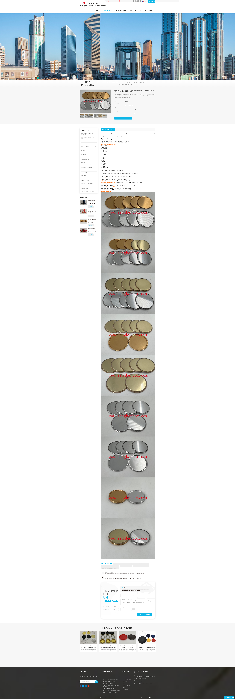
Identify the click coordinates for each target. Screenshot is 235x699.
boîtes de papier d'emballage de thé (111, 677)
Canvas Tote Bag (84, 188)
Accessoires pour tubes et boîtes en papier (111, 82)
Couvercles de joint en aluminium (141, 566)
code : (123, 607)
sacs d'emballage (85, 146)
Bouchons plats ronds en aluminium (122, 563)
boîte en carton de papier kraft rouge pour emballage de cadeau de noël (92, 230)
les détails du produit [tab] (107, 129)
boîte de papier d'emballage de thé (110, 679)
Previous (80, 646)
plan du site (125, 689)
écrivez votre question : (127, 599)
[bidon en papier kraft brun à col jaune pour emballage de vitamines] (83, 221)
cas (141, 10)
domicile (97, 10)
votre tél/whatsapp (126, 594)
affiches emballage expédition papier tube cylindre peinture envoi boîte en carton (92, 202)
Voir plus (91, 206)
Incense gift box (84, 172)
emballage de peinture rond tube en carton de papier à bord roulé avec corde (92, 211)
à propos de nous (120, 10)
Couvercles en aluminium (125, 566)
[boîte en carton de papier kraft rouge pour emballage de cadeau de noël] (83, 230)
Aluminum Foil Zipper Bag (87, 183)
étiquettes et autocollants (87, 164)
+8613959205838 (148, 683)
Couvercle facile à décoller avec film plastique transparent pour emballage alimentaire (148, 657)
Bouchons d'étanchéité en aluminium (110, 568)
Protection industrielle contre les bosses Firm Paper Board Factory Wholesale (128, 657)
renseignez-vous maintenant (122, 118)
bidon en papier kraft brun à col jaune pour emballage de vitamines (92, 221)
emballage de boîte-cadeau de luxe (87, 138)
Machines (83, 162)
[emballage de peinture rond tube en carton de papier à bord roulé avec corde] (83, 211)
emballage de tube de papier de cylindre (87, 134)
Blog (124, 687)
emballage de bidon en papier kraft (111, 675)
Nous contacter (150, 10)
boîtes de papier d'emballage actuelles (111, 690)
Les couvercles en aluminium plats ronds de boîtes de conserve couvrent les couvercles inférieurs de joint (135, 590)
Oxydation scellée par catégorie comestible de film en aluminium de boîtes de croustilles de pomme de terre (109, 646)
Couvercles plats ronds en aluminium (140, 563)
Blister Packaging (85, 180)
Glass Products (84, 157)
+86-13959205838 (113, 1)
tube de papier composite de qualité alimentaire (111, 686)
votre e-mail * (141, 594)
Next (155, 646)
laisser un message (230, 697)
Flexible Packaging (85, 141)
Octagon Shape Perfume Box (87, 191)
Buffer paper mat (84, 175)
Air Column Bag (84, 185)
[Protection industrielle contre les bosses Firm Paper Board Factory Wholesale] (128, 642)
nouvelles (133, 10)
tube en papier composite (108, 688)
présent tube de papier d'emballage (110, 692)
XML (125, 697)
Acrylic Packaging (85, 143)
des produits (108, 10)
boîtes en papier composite (109, 681)
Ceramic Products (85, 159)
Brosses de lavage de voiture (87, 167)
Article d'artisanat (85, 170)
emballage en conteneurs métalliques (87, 149)
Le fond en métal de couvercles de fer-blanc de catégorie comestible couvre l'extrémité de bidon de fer (89, 646)
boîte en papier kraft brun (108, 683)
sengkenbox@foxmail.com (126, 1)
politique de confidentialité (132, 697)
